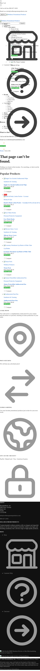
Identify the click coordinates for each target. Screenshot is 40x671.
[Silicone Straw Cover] (22, 229)
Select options (15, 88)
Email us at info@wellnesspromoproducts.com (13, 11)
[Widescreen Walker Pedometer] (25, 78)
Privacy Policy (34, 659)
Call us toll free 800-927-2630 (9, 8)
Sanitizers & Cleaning (10, 181)
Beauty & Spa (15, 65)
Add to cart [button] (14, 55)
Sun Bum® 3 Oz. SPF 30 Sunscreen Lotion (24, 52)
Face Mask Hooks (9, 219)
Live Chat (3, 146)
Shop (5, 535)
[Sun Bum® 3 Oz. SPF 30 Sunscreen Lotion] (25, 46)
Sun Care (14, 49)
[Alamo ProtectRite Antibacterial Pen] (22, 278)
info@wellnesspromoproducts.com (10, 515)
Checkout (6, 103)
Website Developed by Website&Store (9, 669)
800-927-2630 (4, 518)
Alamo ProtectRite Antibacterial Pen (15, 284)
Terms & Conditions (23, 659)
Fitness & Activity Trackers (19, 81)
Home (2, 151)
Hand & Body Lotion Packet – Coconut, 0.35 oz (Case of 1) (22, 202)
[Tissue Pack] (22, 261)
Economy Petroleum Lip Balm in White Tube (17, 251)
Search (22, 23)
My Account (7, 126)
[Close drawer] (0, 5)
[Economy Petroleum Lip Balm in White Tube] (22, 245)
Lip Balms (7, 248)
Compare (16, 59)
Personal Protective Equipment (13, 216)
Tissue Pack (7, 268)
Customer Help (8, 65)
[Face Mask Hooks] (22, 213)
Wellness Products (9, 265)
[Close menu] (0, 1)
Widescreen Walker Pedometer (20, 84)
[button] (2, 143)
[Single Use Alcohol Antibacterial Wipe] (22, 178)
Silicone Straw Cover (10, 235)
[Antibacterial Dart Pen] (22, 294)
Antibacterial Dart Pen (11, 300)
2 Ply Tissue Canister (17, 68)
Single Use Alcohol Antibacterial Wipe (15, 185)
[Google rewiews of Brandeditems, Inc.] (14, 656)
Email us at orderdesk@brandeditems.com (12, 139)
